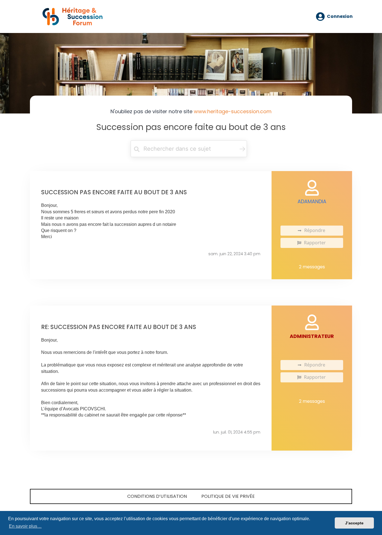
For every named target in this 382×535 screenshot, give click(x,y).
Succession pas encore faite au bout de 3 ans (191, 127)
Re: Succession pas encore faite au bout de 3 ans (118, 327)
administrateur (312, 336)
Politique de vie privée (228, 496)
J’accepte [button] (354, 523)
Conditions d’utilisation (157, 496)
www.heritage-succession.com (233, 111)
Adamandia (312, 201)
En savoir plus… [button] (25, 526)
